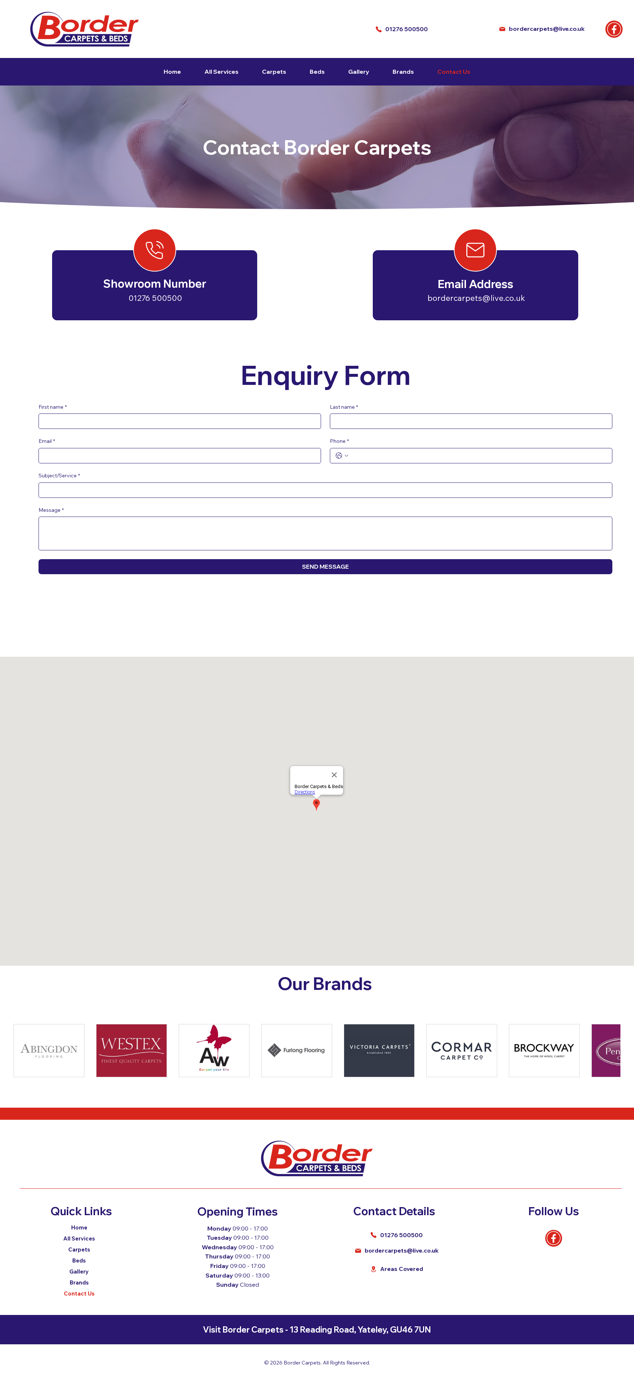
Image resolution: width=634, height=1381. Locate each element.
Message (51, 510)
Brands (79, 1282)
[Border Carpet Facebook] (614, 29)
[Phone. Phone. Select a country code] (342, 455)
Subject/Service (59, 475)
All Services (79, 1238)
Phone (339, 441)
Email (47, 441)
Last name (344, 407)
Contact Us (79, 1293)
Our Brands (325, 983)
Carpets (79, 1249)
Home (79, 1227)
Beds (79, 1260)
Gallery (79, 1271)
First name (53, 407)
